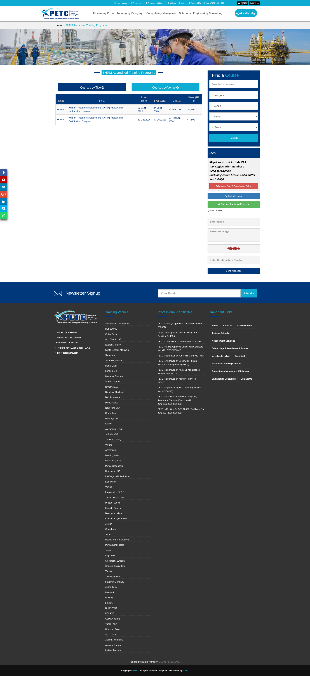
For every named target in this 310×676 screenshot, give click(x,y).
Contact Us (196, 3)
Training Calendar (221, 333)
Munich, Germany (114, 508)
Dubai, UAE (111, 329)
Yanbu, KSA (111, 624)
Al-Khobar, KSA (112, 381)
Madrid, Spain (112, 455)
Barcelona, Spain (113, 460)
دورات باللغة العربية (246, 13)
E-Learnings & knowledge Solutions (230, 348)
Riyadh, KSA (111, 387)
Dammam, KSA (112, 471)
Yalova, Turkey (112, 576)
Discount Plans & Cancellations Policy (234, 186)
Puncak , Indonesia (114, 545)
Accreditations (139, 3)
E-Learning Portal (103, 13)
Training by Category (129, 13)
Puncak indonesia (114, 466)
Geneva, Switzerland (115, 566)
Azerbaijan (110, 450)
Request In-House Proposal (234, 204)
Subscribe (249, 293)
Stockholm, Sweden (115, 561)
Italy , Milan (110, 555)
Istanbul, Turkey (113, 345)
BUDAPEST (111, 608)
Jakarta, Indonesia (114, 640)
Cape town (110, 529)
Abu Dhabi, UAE (113, 339)
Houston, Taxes (112, 629)
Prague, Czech (112, 503)
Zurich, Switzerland (114, 497)
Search (234, 137)
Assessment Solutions (157, 3)
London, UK (111, 371)
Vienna (108, 445)
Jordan (108, 524)
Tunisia (108, 571)
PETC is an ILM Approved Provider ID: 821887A (181, 341)
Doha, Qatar (111, 366)
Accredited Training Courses (226, 363)
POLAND (109, 613)
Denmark (109, 592)
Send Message (233, 271)
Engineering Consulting (207, 13)
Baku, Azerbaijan (113, 513)
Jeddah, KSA (111, 434)
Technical (240, 356)
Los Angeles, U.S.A (114, 492)
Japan (108, 550)
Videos (173, 3)
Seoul (108, 534)
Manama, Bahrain (114, 376)
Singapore (110, 355)
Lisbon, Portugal (113, 650)
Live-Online (111, 482)
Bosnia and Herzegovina (117, 539)
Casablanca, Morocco (116, 518)
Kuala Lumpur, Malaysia (117, 350)
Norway (109, 597)
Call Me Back (234, 196)
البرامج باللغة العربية (221, 356)
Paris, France (111, 402)
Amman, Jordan (113, 645)
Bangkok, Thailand (114, 392)
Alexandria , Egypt (114, 429)
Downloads (183, 3)
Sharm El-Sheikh (113, 360)
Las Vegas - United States (117, 476)
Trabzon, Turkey (113, 439)
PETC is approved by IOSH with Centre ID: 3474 (181, 355)
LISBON (109, 603)
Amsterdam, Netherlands (117, 323)
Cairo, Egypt (111, 334)
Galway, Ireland (112, 619)
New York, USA (112, 408)
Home (117, 3)
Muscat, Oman (112, 418)
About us (126, 3)
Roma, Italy (110, 413)
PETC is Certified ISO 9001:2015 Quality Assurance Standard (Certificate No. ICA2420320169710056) (177, 400)
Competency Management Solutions (168, 13)
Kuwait (108, 423)
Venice (108, 487)
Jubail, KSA (111, 587)
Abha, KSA (110, 634)
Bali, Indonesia (112, 397)
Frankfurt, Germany (114, 582)
